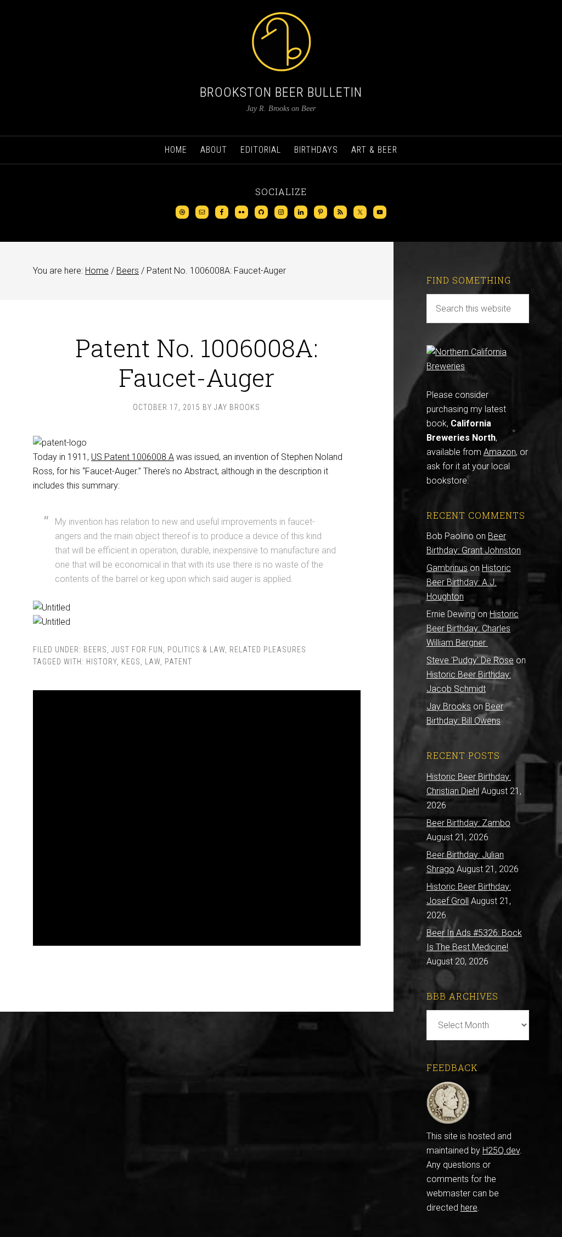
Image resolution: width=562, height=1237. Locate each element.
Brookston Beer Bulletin (281, 92)
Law (152, 661)
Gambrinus (447, 568)
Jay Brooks (448, 706)
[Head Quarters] (448, 1122)
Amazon (500, 452)
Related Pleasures (267, 649)
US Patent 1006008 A (132, 457)
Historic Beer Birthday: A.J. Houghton (468, 582)
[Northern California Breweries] (477, 366)
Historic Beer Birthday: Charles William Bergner (472, 628)
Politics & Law (196, 649)
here (468, 1207)
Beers (95, 649)
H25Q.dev (501, 1150)
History (101, 661)
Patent (178, 661)
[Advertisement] (197, 817)
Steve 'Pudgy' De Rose (470, 660)
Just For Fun (137, 649)
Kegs (130, 661)
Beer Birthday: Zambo (468, 823)
